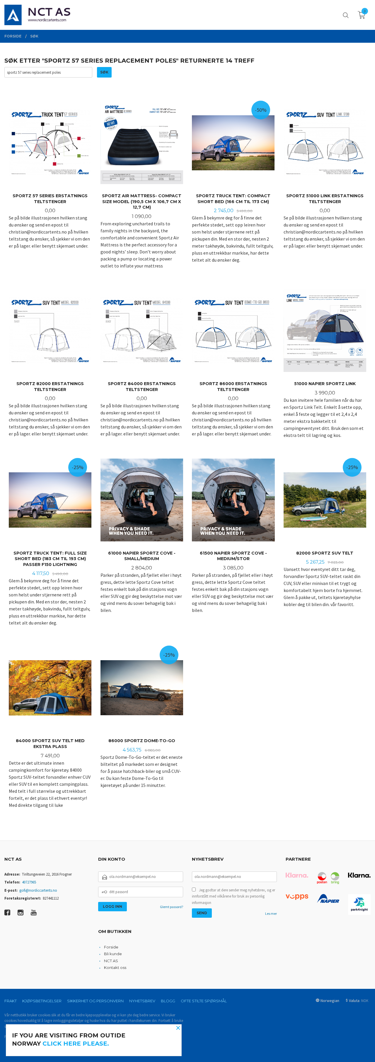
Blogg (168, 1000)
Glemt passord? (171, 907)
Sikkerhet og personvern (95, 1000)
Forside (111, 947)
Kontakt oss (115, 967)
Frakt (10, 1000)
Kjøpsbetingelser (42, 1000)
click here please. (75, 1043)
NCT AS (111, 960)
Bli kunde (113, 953)
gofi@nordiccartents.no (38, 890)
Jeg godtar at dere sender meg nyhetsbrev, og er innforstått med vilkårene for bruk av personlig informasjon (233, 896)
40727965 (29, 882)
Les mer (271, 913)
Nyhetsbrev (142, 1000)
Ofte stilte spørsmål (204, 1000)
